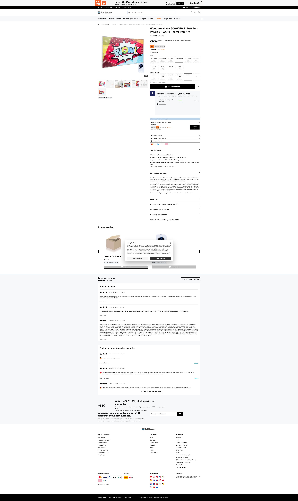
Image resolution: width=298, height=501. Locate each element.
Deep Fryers (101, 455)
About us (178, 437)
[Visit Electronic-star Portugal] (154, 487)
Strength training (103, 450)
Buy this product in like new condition (161, 122)
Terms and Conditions (115, 497)
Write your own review (191, 279)
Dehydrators (101, 447)
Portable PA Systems (104, 440)
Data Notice (179, 465)
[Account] (192, 12)
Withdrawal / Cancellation (183, 455)
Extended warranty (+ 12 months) (166, 100)
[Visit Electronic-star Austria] (154, 477)
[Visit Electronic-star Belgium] (163, 484)
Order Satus (179, 450)
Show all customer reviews (151, 391)
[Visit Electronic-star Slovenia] (157, 487)
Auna (151, 437)
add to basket (174, 87)
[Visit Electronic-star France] (160, 477)
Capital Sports (154, 442)
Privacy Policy (179, 477)
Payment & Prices (181, 447)
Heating (114, 24)
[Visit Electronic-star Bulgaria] (157, 484)
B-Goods (177, 19)
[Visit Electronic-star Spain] (151, 480)
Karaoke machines (103, 452)
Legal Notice (127, 497)
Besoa (152, 447)
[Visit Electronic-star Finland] (160, 484)
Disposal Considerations (183, 462)
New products (167, 19)
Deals (159, 19)
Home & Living (105, 24)
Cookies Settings (181, 467)
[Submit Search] (129, 12)
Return (178, 452)
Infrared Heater (122, 24)
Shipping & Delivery (181, 445)
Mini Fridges (101, 437)
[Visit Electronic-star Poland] (163, 480)
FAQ (177, 440)
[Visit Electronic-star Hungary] (160, 480)
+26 (196, 77)
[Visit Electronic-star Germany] (151, 477)
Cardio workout (102, 442)
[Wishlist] (195, 12)
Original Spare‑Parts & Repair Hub (186, 460)
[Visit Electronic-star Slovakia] (154, 480)
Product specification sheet (155, 37)
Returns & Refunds (181, 442)
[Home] (100, 24)
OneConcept (153, 452)
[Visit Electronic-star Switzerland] (157, 477)
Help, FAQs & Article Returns (193, 7)
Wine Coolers (102, 445)
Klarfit (152, 450)
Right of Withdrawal (182, 457)
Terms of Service (188, 477)
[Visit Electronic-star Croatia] (151, 484)
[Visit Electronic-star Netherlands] (151, 487)
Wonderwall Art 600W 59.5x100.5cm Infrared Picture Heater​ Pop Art (145, 24)
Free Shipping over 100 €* (124, 7)
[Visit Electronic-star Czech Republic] (157, 480)
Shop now (180, 3)
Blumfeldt (153, 440)
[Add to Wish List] (197, 86)
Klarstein (152, 445)
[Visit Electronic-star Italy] (163, 477)
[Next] (202, 19)
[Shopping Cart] (199, 12)
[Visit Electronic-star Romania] (154, 484)
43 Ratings (152, 44)
